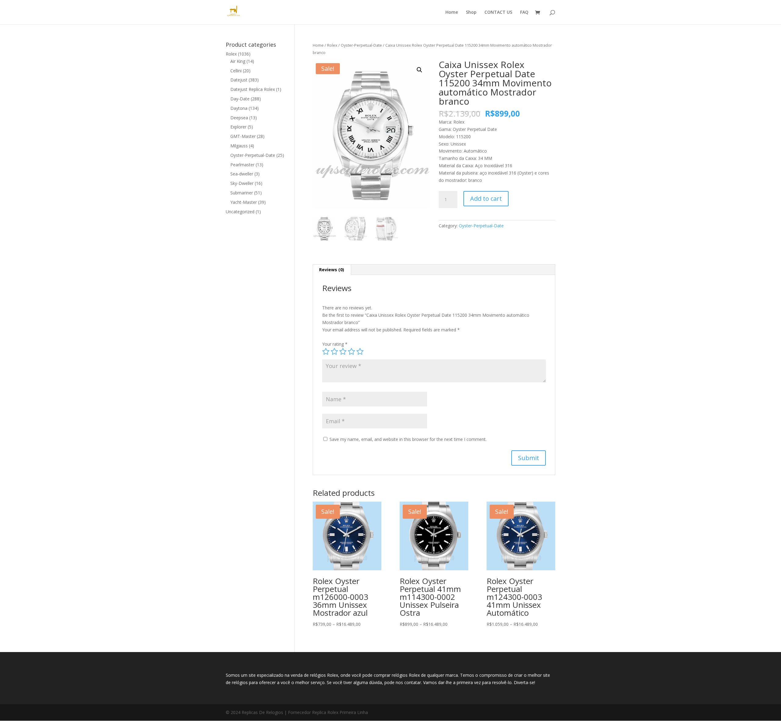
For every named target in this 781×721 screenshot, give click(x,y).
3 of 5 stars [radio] (343, 351)
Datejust (238, 80)
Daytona (238, 108)
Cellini (236, 71)
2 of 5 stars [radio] (334, 351)
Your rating (334, 344)
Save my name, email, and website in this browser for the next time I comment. (408, 439)
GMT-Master (243, 136)
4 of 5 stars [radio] (351, 351)
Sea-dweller (241, 174)
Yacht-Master (243, 202)
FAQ (524, 12)
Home (451, 12)
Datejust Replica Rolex (252, 89)
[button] (419, 69)
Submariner (241, 193)
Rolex (332, 45)
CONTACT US (498, 12)
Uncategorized (240, 211)
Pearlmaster (242, 165)
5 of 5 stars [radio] (360, 351)
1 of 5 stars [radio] (325, 351)
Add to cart (486, 198)
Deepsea (239, 118)
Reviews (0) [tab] (331, 269)
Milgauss (239, 146)
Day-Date (240, 99)
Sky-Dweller (242, 183)
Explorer (238, 127)
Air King (237, 61)
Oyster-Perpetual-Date (361, 45)
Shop (471, 12)
